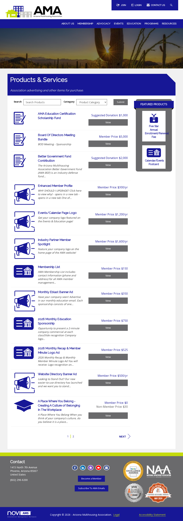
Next (122, 436)
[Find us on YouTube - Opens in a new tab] (98, 467)
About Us (67, 23)
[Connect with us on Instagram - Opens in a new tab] (90, 467)
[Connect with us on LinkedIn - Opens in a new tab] (83, 467)
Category (69, 101)
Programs (151, 23)
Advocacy (103, 23)
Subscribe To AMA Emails (91, 488)
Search (18, 101)
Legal (116, 514)
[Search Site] (172, 5)
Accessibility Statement (152, 514)
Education (134, 23)
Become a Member (91, 478)
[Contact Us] (106, 467)
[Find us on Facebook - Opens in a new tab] (75, 467)
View (108, 122)
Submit (120, 102)
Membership (85, 23)
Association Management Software (22, 516)
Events (118, 23)
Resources (169, 23)
